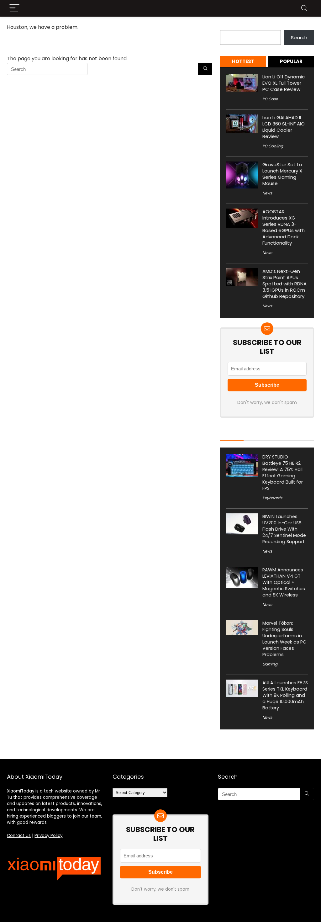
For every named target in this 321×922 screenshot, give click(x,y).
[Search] (304, 8)
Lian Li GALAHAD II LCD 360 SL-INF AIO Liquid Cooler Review (283, 127)
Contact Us (19, 836)
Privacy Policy (48, 836)
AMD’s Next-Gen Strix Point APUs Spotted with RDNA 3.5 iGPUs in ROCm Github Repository (284, 283)
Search (228, 26)
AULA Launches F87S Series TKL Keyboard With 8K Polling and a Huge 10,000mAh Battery (285, 695)
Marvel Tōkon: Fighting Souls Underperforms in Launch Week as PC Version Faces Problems (284, 639)
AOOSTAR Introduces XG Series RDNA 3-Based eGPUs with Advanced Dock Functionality (283, 227)
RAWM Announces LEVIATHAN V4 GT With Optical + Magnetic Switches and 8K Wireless (283, 582)
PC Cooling (272, 146)
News (267, 193)
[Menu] (14, 8)
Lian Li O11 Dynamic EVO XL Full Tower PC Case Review (283, 83)
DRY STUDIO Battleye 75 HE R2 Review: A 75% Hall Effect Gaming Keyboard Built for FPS (282, 472)
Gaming (269, 664)
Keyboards (272, 498)
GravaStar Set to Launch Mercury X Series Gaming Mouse (282, 174)
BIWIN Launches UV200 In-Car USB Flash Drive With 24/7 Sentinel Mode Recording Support (284, 529)
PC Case (270, 99)
